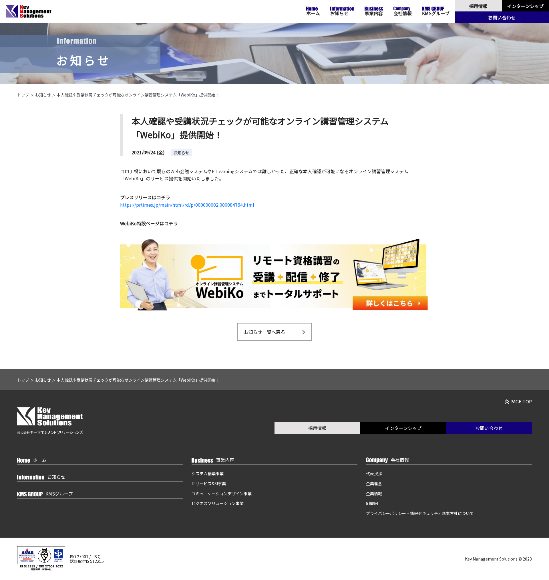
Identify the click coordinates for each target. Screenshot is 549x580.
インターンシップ (525, 6)
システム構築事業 (208, 473)
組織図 (372, 503)
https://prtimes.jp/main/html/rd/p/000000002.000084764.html (187, 204)
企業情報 (374, 493)
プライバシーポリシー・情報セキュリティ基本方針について (420, 513)
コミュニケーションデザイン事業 (222, 493)
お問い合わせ (502, 17)
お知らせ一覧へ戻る (264, 331)
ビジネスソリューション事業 (218, 503)
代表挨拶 (374, 473)
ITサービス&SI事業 (209, 483)
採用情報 (478, 6)
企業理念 (374, 483)
